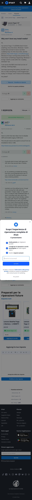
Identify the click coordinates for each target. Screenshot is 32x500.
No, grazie (16, 276)
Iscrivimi (16, 263)
